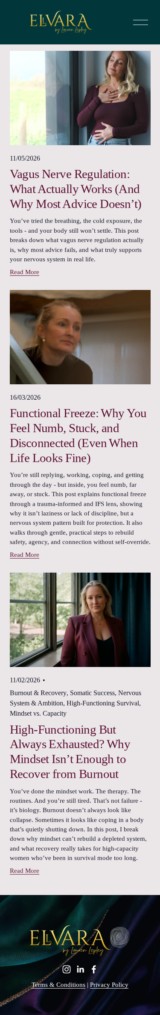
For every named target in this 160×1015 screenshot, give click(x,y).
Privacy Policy (109, 984)
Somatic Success (92, 692)
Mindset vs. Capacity (38, 713)
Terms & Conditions (58, 984)
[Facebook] (94, 969)
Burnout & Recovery (38, 692)
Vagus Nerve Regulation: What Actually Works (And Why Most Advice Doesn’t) (76, 189)
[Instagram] (66, 969)
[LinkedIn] (80, 969)
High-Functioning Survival (103, 703)
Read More (24, 272)
